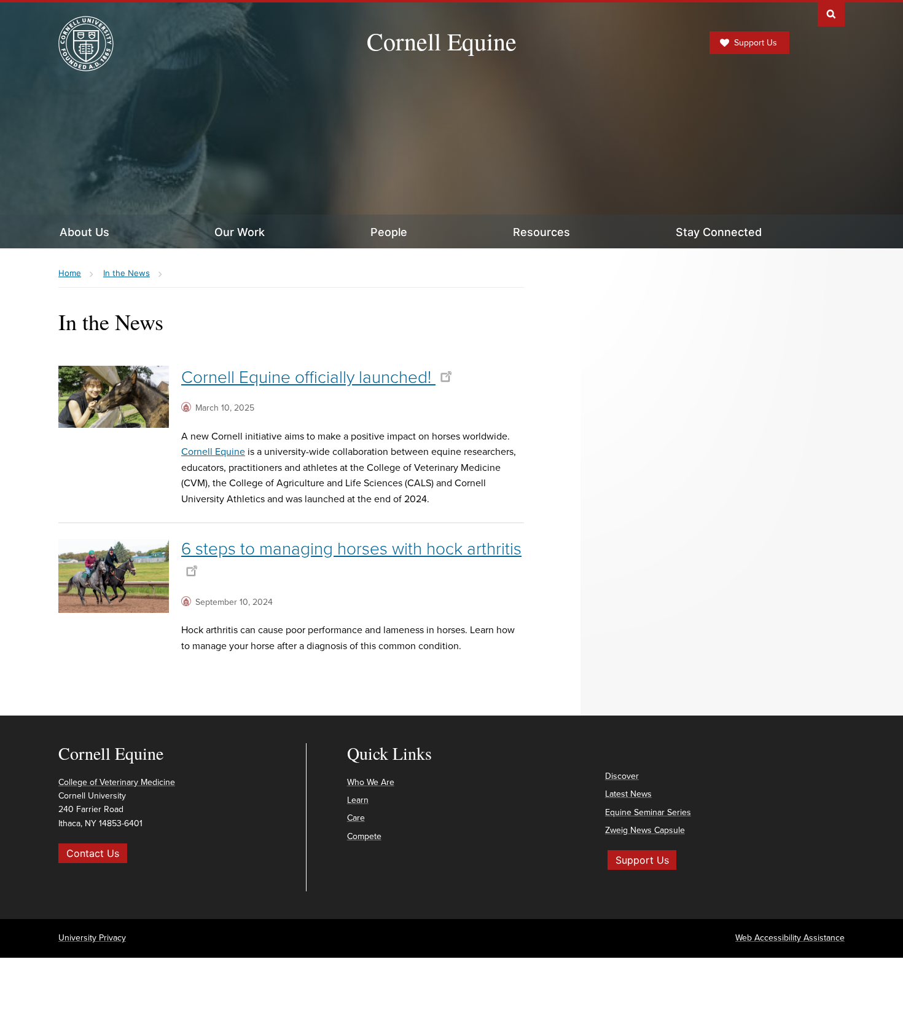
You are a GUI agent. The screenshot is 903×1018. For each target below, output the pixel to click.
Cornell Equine (442, 41)
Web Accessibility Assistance (790, 938)
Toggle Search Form (831, 13)
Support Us (755, 42)
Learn (358, 800)
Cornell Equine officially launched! (308, 377)
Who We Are (370, 782)
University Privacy (92, 938)
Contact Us (92, 853)
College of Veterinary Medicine (116, 782)
